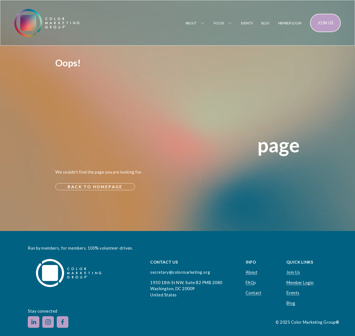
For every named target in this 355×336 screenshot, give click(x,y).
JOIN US (325, 22)
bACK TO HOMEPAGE (95, 186)
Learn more (102, 322)
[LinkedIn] (33, 322)
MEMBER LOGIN (289, 23)
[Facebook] (62, 322)
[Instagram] (48, 322)
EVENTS (247, 23)
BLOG (265, 23)
